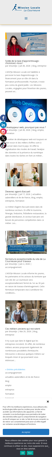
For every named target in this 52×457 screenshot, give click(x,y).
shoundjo (13, 65)
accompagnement (13, 267)
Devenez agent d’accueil (18, 191)
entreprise (41, 65)
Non (30, 453)
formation (9, 133)
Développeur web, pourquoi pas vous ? (25, 127)
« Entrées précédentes (15, 369)
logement (9, 398)
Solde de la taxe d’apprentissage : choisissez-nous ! (22, 62)
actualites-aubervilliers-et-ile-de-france (22, 377)
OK (22, 453)
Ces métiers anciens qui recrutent (22, 328)
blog (34, 65)
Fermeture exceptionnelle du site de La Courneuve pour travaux (25, 260)
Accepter (26, 432)
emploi (40, 130)
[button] (47, 401)
